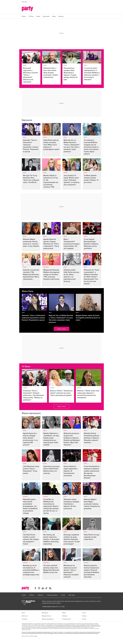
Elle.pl (23, 613)
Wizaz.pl (84, 616)
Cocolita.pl (24, 619)
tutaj (36, 636)
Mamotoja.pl (45, 613)
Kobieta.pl (64, 616)
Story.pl (84, 619)
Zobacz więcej (61, 329)
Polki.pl (64, 613)
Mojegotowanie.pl (46, 616)
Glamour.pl (24, 616)
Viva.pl (84, 613)
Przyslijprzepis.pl (66, 619)
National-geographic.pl (48, 619)
